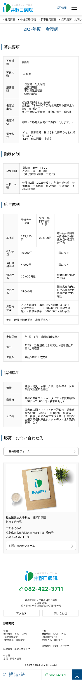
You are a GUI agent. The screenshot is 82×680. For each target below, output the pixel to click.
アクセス (21, 613)
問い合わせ (60, 613)
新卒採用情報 (48, 19)
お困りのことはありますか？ (17, 675)
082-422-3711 (43, 589)
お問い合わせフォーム (22, 545)
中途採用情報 (28, 19)
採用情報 (10, 19)
